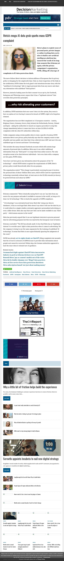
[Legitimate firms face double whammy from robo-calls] (39, 540)
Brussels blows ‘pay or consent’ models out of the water (23, 257)
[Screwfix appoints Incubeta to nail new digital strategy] (10, 518)
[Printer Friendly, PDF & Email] (7, 269)
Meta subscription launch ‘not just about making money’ (24, 265)
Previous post (27, 291)
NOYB (36, 274)
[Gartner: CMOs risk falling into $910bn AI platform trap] (54, 540)
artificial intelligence (15, 272)
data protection (36, 272)
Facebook (6, 274)
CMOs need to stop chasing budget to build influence (26, 431)
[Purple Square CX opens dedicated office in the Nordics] (8, 489)
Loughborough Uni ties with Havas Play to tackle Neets (27, 477)
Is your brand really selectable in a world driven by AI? (27, 405)
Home (5, 1)
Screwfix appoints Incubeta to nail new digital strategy (31, 459)
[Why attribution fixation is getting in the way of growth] (8, 425)
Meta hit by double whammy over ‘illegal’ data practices (24, 260)
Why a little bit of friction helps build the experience (30, 387)
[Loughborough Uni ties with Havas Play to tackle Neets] (8, 480)
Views (6, 363)
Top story (50, 521)
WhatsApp (42, 274)
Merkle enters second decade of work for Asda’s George (27, 503)
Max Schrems (26, 274)
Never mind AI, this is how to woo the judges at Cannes (27, 494)
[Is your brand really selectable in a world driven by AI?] (8, 408)
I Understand (46, 557)
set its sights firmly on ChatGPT (27, 238)
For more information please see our (32, 559)
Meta (32, 274)
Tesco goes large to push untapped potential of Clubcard (24, 547)
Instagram (18, 274)
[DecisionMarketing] (32, 10)
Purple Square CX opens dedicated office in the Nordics (27, 486)
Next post (38, 291)
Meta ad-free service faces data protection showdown (23, 262)
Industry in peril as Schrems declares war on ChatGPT (23, 255)
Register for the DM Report (19, 1)
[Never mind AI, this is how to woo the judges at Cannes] (8, 497)
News (4, 521)
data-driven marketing (49, 272)
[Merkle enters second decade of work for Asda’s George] (8, 506)
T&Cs (10, 1)
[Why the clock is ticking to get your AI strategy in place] (8, 417)
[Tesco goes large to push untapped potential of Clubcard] (24, 540)
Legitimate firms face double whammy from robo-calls (39, 547)
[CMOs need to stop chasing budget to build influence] (8, 434)
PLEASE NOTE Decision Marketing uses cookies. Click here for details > (43, 1)
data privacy (26, 272)
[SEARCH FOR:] (52, 28)
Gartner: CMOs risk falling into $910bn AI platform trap (53, 547)
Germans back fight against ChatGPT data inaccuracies (24, 252)
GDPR (11, 274)
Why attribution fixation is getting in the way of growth (27, 422)
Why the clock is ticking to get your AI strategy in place (27, 414)
